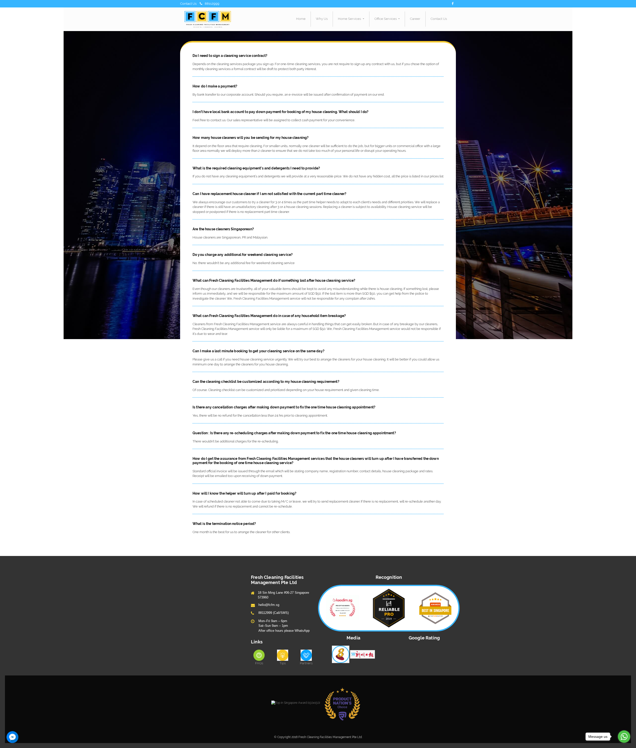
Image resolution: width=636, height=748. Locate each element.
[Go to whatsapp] (624, 736)
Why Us (322, 19)
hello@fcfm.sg (268, 605)
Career (415, 19)
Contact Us (439, 19)
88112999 (212, 3)
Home (301, 19)
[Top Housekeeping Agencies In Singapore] (295, 702)
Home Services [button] (350, 19)
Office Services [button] (386, 19)
